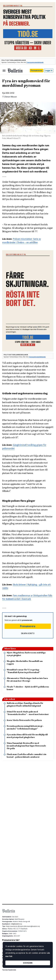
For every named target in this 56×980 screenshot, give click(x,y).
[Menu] (4, 70)
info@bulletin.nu (16, 924)
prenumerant (27, 620)
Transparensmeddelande (34, 62)
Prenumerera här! (11, 940)
